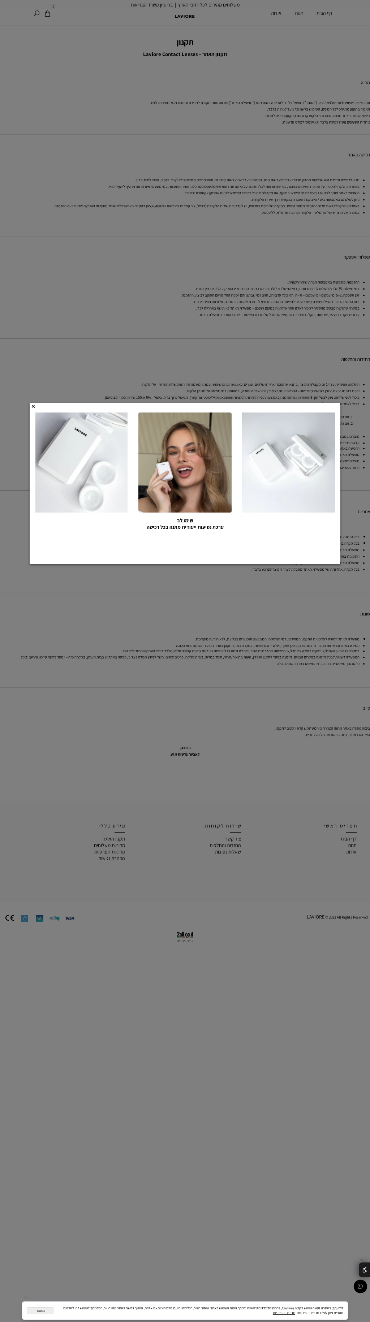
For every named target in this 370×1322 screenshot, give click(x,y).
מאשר (40, 1311)
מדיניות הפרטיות (284, 1312)
